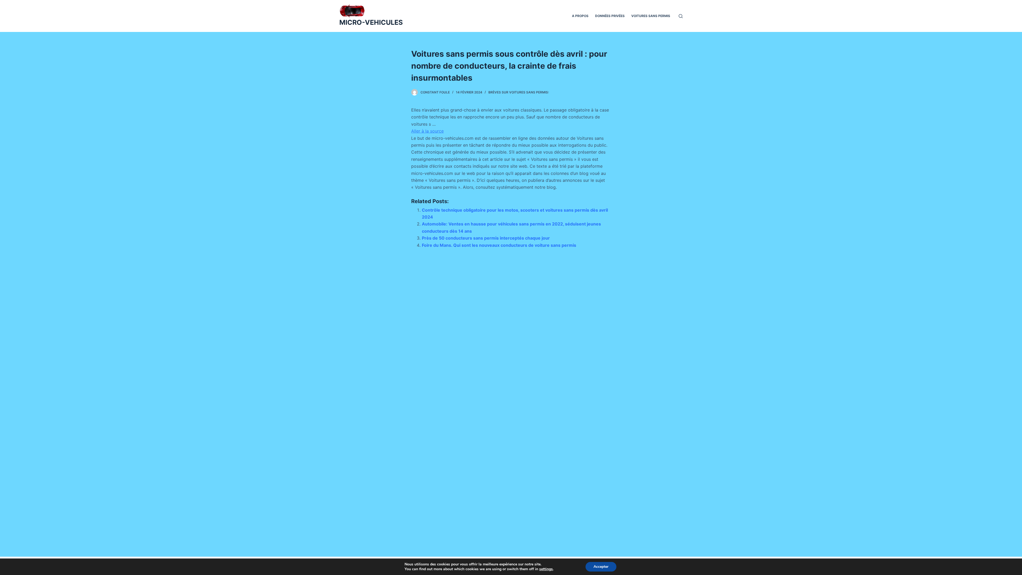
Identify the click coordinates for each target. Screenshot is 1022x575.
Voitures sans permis (650, 16)
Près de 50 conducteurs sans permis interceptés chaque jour (486, 238)
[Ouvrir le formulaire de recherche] (681, 16)
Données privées (610, 16)
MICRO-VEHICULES (371, 22)
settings (546, 569)
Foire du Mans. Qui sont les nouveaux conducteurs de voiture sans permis (499, 245)
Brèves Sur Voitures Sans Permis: (518, 92)
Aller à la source (427, 131)
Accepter (601, 566)
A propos (580, 16)
